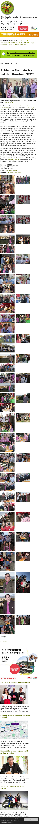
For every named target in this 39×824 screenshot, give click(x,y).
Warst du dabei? (15, 43)
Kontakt (17, 24)
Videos (3, 22)
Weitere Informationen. (7, 822)
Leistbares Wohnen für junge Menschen (15, 682)
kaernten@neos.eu (13, 159)
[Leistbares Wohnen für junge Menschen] (14, 694)
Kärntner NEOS (9, 102)
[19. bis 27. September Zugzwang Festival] (14, 800)
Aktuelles (15, 17)
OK (31, 819)
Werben (11, 24)
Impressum (24, 24)
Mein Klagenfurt (6, 17)
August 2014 (24, 43)
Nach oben (3, 641)
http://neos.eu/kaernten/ (14, 172)
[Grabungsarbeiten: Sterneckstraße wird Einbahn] (14, 730)
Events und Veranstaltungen (28, 17)
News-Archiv (5, 19)
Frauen (23, 22)
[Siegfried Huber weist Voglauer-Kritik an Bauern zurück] (14, 765)
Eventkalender (15, 22)
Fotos (8, 22)
